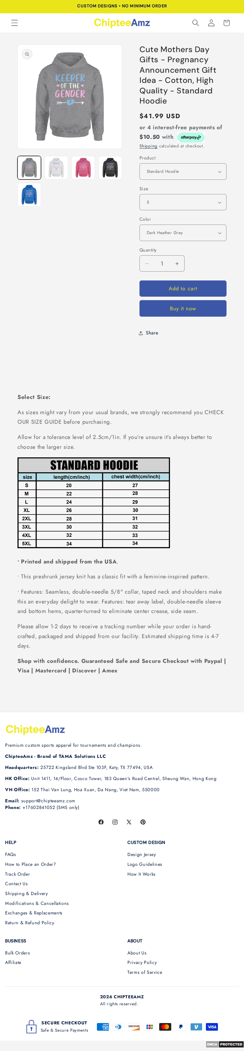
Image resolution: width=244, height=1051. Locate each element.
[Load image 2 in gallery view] (56, 167)
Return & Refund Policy (29, 923)
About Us (136, 953)
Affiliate (13, 962)
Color (145, 219)
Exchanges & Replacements (34, 913)
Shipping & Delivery (26, 893)
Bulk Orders (17, 953)
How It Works (141, 874)
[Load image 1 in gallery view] (29, 167)
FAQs (10, 854)
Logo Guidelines (144, 864)
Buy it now (183, 308)
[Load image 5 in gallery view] (29, 194)
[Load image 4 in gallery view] (110, 167)
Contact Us (16, 883)
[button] (14, 22)
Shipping (148, 146)
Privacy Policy (142, 962)
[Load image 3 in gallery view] (83, 167)
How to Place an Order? (30, 864)
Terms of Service (144, 972)
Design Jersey (141, 854)
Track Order (17, 874)
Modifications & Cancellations (37, 903)
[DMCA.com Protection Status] (225, 1046)
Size (143, 188)
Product (147, 158)
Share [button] (152, 332)
